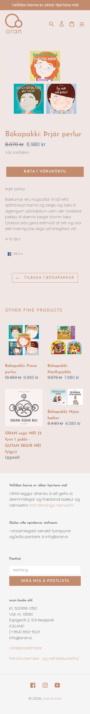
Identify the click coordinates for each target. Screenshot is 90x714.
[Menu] (82, 23)
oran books (52, 698)
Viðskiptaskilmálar (25, 648)
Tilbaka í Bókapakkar (48, 278)
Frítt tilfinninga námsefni (51, 505)
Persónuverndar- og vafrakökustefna (44, 658)
